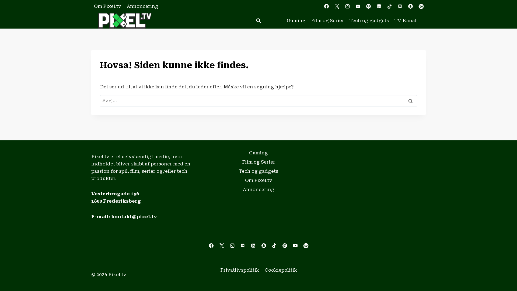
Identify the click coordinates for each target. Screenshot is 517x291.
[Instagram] (347, 6)
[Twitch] (368, 6)
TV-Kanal (405, 20)
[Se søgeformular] (258, 21)
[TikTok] (389, 6)
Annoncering (142, 6)
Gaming (296, 20)
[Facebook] (326, 6)
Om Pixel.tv (107, 6)
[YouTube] (357, 6)
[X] (336, 6)
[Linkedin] (379, 6)
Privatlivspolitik (239, 270)
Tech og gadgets (369, 20)
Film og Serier (327, 20)
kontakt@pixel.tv (134, 216)
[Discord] (400, 6)
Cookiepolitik (281, 270)
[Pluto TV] (421, 6)
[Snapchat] (410, 6)
